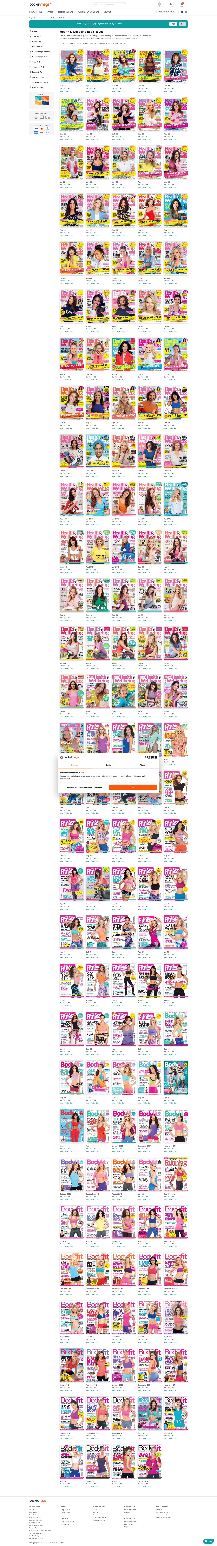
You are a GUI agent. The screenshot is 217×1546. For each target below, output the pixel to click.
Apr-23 (89, 86)
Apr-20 (115, 423)
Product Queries (130, 1510)
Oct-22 (115, 134)
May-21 (167, 278)
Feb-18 (140, 663)
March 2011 (116, 1481)
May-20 (89, 423)
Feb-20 (167, 423)
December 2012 (92, 1289)
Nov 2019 (115, 471)
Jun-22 (89, 182)
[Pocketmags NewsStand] (40, 4)
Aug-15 (141, 952)
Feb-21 (114, 326)
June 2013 (64, 1241)
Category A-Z (38, 67)
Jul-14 (88, 1098)
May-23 (63, 86)
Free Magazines (35, 1517)
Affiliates (127, 1512)
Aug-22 (167, 134)
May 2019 (142, 519)
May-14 (141, 1098)
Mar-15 (140, 1000)
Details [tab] (108, 765)
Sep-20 (115, 374)
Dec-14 (89, 1049)
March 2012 (64, 1385)
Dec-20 (167, 326)
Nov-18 (167, 567)
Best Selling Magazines (37, 1515)
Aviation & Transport (88, 12)
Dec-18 (141, 567)
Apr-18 (88, 663)
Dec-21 (115, 230)
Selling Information (130, 1521)
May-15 (89, 1000)
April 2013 (116, 1241)
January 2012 (117, 1385)
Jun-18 (167, 615)
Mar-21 (88, 326)
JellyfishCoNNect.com (163, 1517)
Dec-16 (115, 808)
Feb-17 (62, 808)
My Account (37, 47)
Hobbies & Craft (65, 12)
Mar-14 (63, 1146)
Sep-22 (141, 134)
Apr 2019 (167, 519)
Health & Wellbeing (51, 18)
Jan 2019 (115, 567)
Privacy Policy (34, 1528)
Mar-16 (89, 904)
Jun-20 (63, 423)
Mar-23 (115, 86)
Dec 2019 (89, 471)
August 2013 (117, 1194)
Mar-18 (115, 663)
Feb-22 (63, 230)
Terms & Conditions (36, 1533)
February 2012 (91, 1385)
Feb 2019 (89, 567)
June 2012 (116, 1337)
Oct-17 (114, 711)
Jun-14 (115, 1098)
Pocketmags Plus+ (40, 57)
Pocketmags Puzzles (41, 52)
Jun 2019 (115, 519)
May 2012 (141, 1337)
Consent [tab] (74, 765)
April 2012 (168, 1337)
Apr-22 (141, 182)
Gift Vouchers (38, 77)
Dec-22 (63, 134)
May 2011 (63, 1481)
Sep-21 (63, 278)
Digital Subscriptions (36, 18)
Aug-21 (89, 278)
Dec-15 (167, 904)
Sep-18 (89, 615)
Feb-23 (141, 86)
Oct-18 (62, 615)
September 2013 (92, 1194)
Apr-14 (166, 1098)
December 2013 (144, 1146)
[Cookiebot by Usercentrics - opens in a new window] (147, 757)
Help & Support (38, 87)
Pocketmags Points (99, 1517)
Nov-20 (63, 374)
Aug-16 (89, 856)
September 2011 (92, 1433)
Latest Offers (38, 72)
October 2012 (143, 1289)
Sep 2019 (167, 471)
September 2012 (170, 1289)
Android (95, 1512)
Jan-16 (141, 904)
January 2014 (117, 1146)
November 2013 (170, 1146)
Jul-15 (166, 952)
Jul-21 (114, 278)
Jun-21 (140, 278)
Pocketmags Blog (35, 1520)
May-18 (63, 663)
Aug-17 (167, 711)
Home (34, 31)
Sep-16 (63, 856)
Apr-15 (114, 1000)
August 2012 (65, 1337)
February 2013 (169, 1241)
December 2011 (144, 1385)
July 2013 (141, 1194)
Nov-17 (88, 711)
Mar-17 (166, 759)
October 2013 (65, 1194)
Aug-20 (141, 374)
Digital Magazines (99, 1520)
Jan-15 (62, 1049)
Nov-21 (140, 230)
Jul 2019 (89, 519)
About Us (159, 1510)
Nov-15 (62, 952)
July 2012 (89, 1337)
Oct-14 (140, 1049)
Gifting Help (65, 1524)
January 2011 (143, 1481)
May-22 (115, 182)
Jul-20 (166, 374)
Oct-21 (166, 230)
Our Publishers (34, 1523)
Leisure (107, 12)
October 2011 (65, 1433)
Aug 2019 (63, 519)
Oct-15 (88, 952)
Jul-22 (62, 182)
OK (133, 787)
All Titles (32, 1510)
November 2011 (170, 1385)
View (61, 91)
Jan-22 (89, 230)
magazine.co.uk (161, 1515)
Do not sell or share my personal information (84, 787)
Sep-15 (115, 952)
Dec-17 (63, 711)
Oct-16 (166, 808)
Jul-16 (114, 856)
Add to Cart (69, 91)
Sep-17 (141, 711)
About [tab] (142, 765)
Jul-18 (140, 615)
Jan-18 (167, 663)
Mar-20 (141, 423)
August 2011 (117, 1433)
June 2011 (168, 1433)
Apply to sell (128, 1524)
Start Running (169, 1194)
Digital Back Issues (65, 18)
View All (41, 107)
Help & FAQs (65, 1510)
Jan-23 (167, 86)
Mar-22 (167, 182)
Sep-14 (167, 1049)
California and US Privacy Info (40, 1530)
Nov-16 (141, 808)
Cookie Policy (34, 1536)
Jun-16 (141, 856)
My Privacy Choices (36, 1538)
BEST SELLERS (35, 12)
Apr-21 (62, 326)
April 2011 (90, 1481)
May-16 (167, 856)
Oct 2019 (141, 471)
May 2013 (89, 1241)
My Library (36, 41)
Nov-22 (89, 134)
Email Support (66, 1512)
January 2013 (65, 1289)
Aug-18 (115, 615)
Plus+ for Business (36, 1525)
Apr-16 (62, 904)
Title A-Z (36, 62)
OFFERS (49, 12)
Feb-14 (88, 1146)
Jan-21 (140, 326)
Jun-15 (62, 1000)
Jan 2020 (64, 471)
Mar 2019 (63, 567)
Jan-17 (88, 808)
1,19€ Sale (36, 36)
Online (95, 1515)
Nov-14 (115, 1049)
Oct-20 (89, 374)
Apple (95, 1510)
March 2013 (142, 1241)
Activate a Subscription (42, 82)
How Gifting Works (67, 1521)
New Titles (33, 1512)
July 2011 (141, 1433)
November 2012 (118, 1289)
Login (126, 1527)
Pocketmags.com (162, 1512)
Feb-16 (114, 904)
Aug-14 (63, 1098)
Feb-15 (166, 1000)
